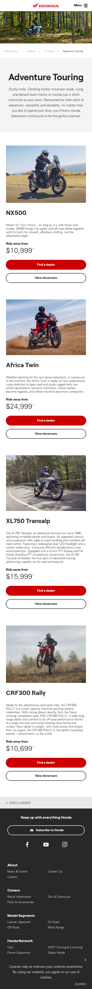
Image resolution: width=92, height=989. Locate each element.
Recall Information (19, 897)
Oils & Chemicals (59, 897)
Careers (12, 877)
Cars (10, 947)
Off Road (13, 927)
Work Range (56, 927)
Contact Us (55, 871)
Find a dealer (46, 264)
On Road (53, 922)
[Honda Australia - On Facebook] (27, 845)
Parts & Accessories (20, 902)
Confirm (80, 984)
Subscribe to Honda (49, 830)
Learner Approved (18, 922)
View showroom (46, 278)
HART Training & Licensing (65, 947)
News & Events (17, 871)
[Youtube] (46, 845)
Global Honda (56, 953)
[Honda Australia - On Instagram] (64, 845)
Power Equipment (18, 953)
